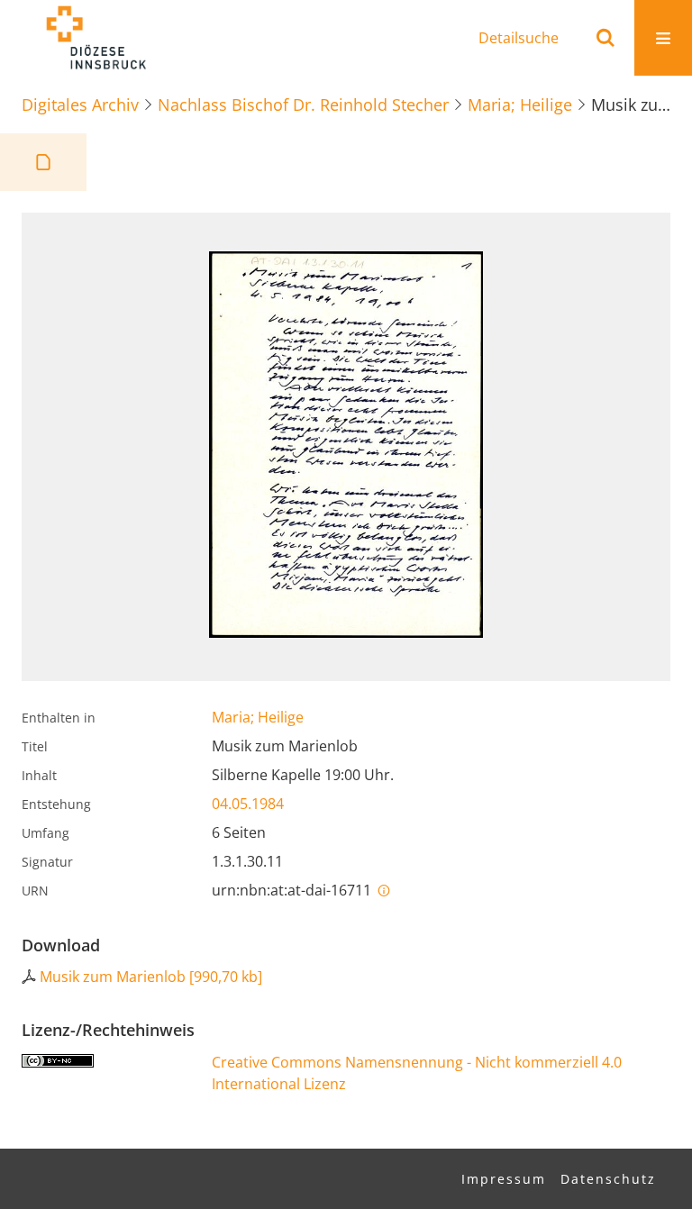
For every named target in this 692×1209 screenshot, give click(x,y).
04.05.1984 (248, 804)
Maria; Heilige (520, 104)
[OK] (605, 38)
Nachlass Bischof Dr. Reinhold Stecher (303, 104)
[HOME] (95, 37)
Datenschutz (608, 1178)
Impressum (503, 1178)
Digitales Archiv (80, 104)
